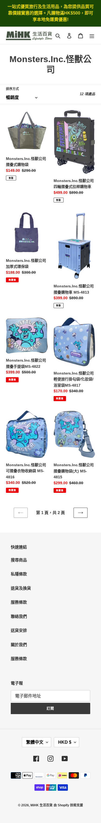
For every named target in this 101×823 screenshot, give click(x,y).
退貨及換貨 (21, 588)
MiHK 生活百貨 (41, 805)
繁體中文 (34, 742)
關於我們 (19, 644)
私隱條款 (19, 574)
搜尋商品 (19, 560)
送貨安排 (19, 630)
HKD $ (64, 742)
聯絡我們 (19, 616)
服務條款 (19, 602)
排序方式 (12, 89)
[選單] (91, 35)
